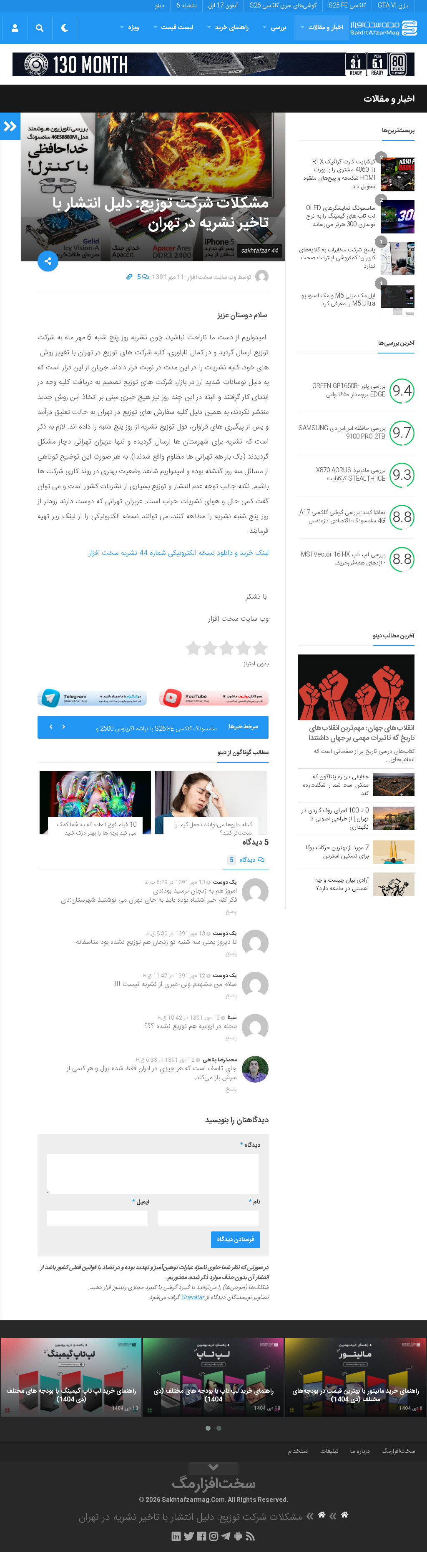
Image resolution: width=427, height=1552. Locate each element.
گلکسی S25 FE (347, 6)
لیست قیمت (177, 28)
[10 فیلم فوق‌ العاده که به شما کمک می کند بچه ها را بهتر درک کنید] (95, 802)
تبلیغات (329, 1451)
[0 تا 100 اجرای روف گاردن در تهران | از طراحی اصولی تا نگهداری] (393, 818)
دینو (159, 6)
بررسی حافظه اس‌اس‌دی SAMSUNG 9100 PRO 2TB (342, 433)
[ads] (213, 64)
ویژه (133, 28)
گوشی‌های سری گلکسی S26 (283, 6)
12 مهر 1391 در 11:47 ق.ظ (173, 975)
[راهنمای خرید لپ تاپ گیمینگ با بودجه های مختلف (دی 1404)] (71, 1377)
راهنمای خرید (232, 28)
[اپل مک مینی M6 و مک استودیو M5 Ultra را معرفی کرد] (397, 300)
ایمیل (140, 1202)
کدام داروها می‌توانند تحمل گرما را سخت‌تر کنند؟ (213, 829)
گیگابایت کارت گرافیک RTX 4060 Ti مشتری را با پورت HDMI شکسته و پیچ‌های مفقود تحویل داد (339, 174)
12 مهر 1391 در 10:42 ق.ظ (188, 1018)
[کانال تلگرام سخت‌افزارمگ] (225, 1536)
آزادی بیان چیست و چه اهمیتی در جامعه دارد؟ (342, 884)
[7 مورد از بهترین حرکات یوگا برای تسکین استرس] (393, 852)
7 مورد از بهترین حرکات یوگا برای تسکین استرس (337, 852)
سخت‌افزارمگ (398, 1451)
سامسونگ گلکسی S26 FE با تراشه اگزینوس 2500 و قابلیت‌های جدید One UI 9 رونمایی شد (156, 730)
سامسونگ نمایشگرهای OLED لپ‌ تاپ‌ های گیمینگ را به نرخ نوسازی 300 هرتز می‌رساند (340, 216)
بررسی (278, 28)
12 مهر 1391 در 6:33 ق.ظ (165, 1060)
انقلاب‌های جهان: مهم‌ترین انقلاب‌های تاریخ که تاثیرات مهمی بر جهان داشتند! (361, 733)
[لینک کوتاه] (129, 278)
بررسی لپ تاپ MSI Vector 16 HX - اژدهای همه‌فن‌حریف (343, 559)
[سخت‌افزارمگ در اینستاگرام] (213, 1536)
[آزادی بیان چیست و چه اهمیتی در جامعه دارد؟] (393, 884)
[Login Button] (15, 27)
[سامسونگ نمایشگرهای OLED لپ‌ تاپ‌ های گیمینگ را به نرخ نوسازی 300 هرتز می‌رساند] (397, 216)
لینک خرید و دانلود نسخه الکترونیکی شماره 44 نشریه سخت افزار (179, 553)
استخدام (298, 1451)
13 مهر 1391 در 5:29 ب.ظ (175, 882)
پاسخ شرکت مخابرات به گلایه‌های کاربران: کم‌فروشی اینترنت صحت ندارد (337, 258)
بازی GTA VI (393, 6)
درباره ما (360, 1451)
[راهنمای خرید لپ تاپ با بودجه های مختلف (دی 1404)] (213, 1377)
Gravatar (192, 1298)
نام (254, 1202)
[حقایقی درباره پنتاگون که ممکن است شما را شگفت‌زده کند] (393, 784)
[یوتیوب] (214, 698)
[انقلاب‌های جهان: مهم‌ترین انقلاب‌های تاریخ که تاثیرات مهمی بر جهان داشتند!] (356, 687)
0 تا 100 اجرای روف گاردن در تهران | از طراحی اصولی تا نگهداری (335, 819)
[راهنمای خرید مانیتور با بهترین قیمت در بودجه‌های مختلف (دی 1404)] (355, 1377)
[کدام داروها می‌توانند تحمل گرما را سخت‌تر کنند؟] (210, 802)
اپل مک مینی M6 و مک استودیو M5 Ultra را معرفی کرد (338, 300)
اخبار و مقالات (326, 28)
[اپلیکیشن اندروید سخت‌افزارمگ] (238, 1536)
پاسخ (231, 911)
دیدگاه (242, 860)
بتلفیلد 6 (186, 6)
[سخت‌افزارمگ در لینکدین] (176, 1536)
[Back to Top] (213, 1468)
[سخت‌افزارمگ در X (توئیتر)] (189, 1536)
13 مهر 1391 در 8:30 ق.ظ (175, 933)
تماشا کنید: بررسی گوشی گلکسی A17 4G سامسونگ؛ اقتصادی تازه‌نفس (342, 517)
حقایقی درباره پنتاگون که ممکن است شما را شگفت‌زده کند (336, 785)
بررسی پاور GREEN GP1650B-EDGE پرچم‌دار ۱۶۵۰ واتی (348, 391)
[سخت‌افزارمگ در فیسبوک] (201, 1536)
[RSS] (251, 1536)
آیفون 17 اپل (223, 6)
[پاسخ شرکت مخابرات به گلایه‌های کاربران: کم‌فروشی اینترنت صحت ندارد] (397, 258)
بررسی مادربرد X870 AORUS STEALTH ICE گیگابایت (350, 475)
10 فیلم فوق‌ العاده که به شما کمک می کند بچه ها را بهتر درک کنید (96, 829)
